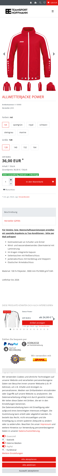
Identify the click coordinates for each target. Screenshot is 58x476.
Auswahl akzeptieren (29, 470)
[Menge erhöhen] (11, 180)
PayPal (10, 446)
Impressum (45, 424)
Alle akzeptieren (29, 459)
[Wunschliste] (44, 2)
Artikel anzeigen (37, 322)
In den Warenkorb (34, 181)
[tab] (29, 212)
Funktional (11, 449)
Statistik (10, 439)
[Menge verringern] (11, 184)
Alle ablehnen (29, 465)
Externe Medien (14, 443)
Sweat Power (27, 312)
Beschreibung (10, 212)
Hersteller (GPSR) (12, 220)
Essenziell (11, 436)
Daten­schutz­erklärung (29, 431)
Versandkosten (24, 197)
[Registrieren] (36, 2)
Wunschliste (10, 189)
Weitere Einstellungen (12, 453)
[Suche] (40, 2)
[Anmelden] (31, 2)
